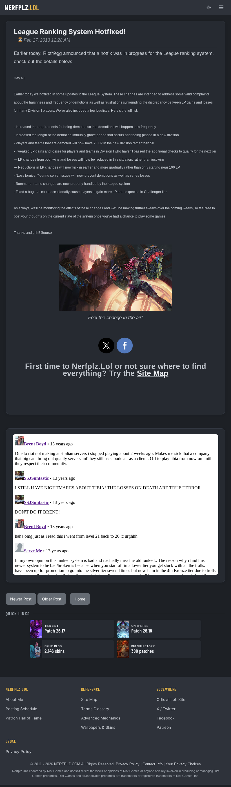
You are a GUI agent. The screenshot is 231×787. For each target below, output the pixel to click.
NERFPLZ (22, 7)
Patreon (164, 727)
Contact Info (153, 764)
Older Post (51, 599)
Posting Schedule (21, 709)
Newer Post (21, 599)
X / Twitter (166, 709)
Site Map (152, 373)
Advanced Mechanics (100, 718)
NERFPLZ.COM (67, 764)
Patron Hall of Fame (24, 718)
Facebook (165, 718)
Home (80, 599)
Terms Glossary (95, 709)
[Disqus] (115, 504)
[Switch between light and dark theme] (209, 7)
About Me (14, 699)
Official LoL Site (171, 699)
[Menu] (221, 7)
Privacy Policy (19, 751)
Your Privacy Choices (183, 764)
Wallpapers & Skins (98, 727)
